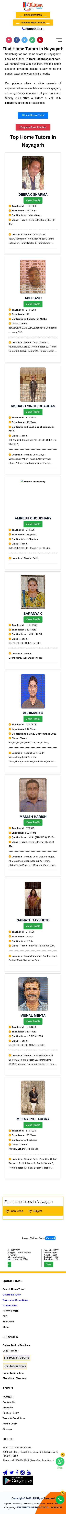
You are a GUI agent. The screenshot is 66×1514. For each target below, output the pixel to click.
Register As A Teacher (33, 127)
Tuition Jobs (10, 1305)
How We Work (10, 1310)
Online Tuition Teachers (16, 1345)
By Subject (35, 1211)
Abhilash (33, 298)
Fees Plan (8, 1321)
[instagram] (22, 1473)
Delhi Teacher (10, 1350)
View (44, 1264)
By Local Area (14, 1211)
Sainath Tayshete (33, 920)
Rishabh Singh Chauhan (33, 406)
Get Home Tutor (12, 1294)
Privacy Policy (11, 1412)
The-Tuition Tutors (15, 1366)
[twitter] (11, 1473)
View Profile (33, 200)
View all (50, 1238)
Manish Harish (33, 817)
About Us (8, 1407)
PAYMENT (8, 1396)
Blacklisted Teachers (15, 1378)
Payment (7, 1504)
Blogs (6, 1327)
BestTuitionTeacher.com (44, 59)
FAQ (5, 1316)
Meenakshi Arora (33, 1119)
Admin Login (10, 1423)
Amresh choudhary (33, 518)
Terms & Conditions (14, 1418)
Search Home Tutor (14, 1289)
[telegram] (5, 1473)
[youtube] (29, 1473)
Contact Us (9, 1402)
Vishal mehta (33, 1015)
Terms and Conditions (15, 1300)
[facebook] (17, 1473)
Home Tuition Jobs (13, 1373)
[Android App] (18, 1480)
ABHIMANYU (33, 713)
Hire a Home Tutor (33, 115)
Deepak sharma (33, 194)
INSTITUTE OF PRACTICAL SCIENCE (39, 1507)
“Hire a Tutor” (33, 98)
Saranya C (33, 613)
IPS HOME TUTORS (16, 1357)
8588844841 (34, 29)
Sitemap (7, 1429)
